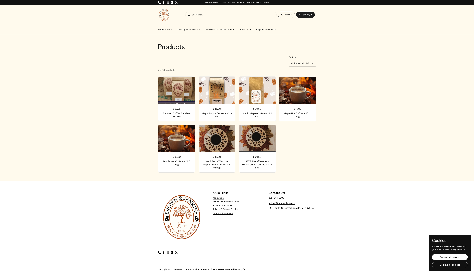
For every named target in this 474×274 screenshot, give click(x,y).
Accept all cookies (450, 257)
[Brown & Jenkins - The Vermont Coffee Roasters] (164, 15)
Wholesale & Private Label (226, 201)
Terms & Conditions (223, 213)
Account (288, 14)
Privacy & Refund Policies (225, 209)
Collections (218, 198)
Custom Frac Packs (222, 205)
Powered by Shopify (235, 269)
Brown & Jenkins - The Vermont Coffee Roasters (200, 269)
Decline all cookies (450, 264)
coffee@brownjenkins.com (282, 203)
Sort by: (292, 57)
